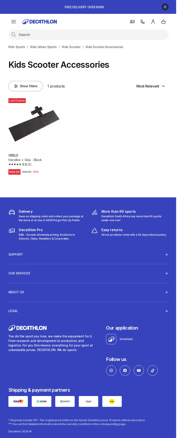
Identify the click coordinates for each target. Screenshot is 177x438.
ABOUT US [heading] (16, 291)
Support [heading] (15, 253)
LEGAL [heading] (13, 310)
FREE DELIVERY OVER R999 (84, 7)
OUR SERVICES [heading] (19, 272)
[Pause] (165, 6)
